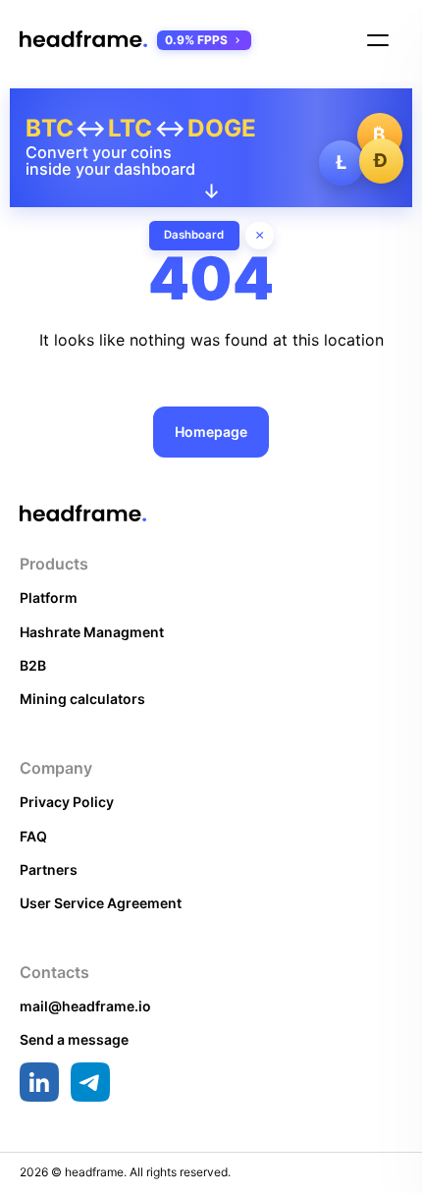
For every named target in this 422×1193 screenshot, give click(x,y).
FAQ (33, 836)
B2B (33, 665)
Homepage (211, 431)
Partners (49, 869)
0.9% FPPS (196, 39)
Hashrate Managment (92, 632)
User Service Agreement (101, 903)
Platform (49, 597)
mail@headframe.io (85, 1006)
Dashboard (194, 235)
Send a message (74, 1039)
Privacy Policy (67, 801)
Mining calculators (82, 698)
